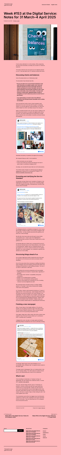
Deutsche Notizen (46, 4)
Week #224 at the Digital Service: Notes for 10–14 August (33, 434)
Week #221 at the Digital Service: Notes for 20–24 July (33, 441)
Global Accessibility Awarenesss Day (24, 172)
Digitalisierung (45, 432)
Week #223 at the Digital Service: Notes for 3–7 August (33, 436)
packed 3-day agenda (24, 381)
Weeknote (45, 437)
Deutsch (44, 430)
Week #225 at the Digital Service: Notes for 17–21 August (33, 431)
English (44, 434)
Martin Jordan (16, 20)
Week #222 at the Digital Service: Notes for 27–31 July (33, 439)
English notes (54, 4)
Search (5, 428)
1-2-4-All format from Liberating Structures (27, 297)
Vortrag (44, 435)
